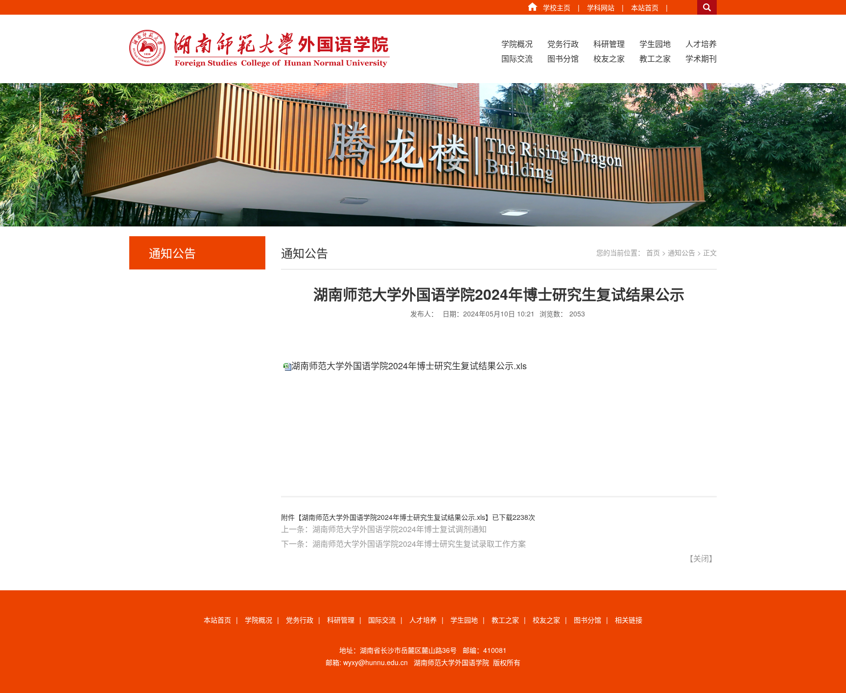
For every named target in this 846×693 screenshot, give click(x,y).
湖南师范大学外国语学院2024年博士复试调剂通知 (399, 529)
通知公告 (681, 252)
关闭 (701, 558)
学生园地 (655, 43)
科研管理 (609, 43)
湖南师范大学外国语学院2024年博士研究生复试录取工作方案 (419, 543)
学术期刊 (701, 58)
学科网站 (600, 7)
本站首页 (644, 7)
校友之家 (609, 58)
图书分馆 (563, 58)
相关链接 (628, 620)
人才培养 (701, 43)
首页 (653, 252)
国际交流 (517, 58)
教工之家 (655, 58)
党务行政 (563, 43)
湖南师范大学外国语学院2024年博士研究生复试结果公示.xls (409, 365)
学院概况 (517, 43)
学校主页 (556, 7)
